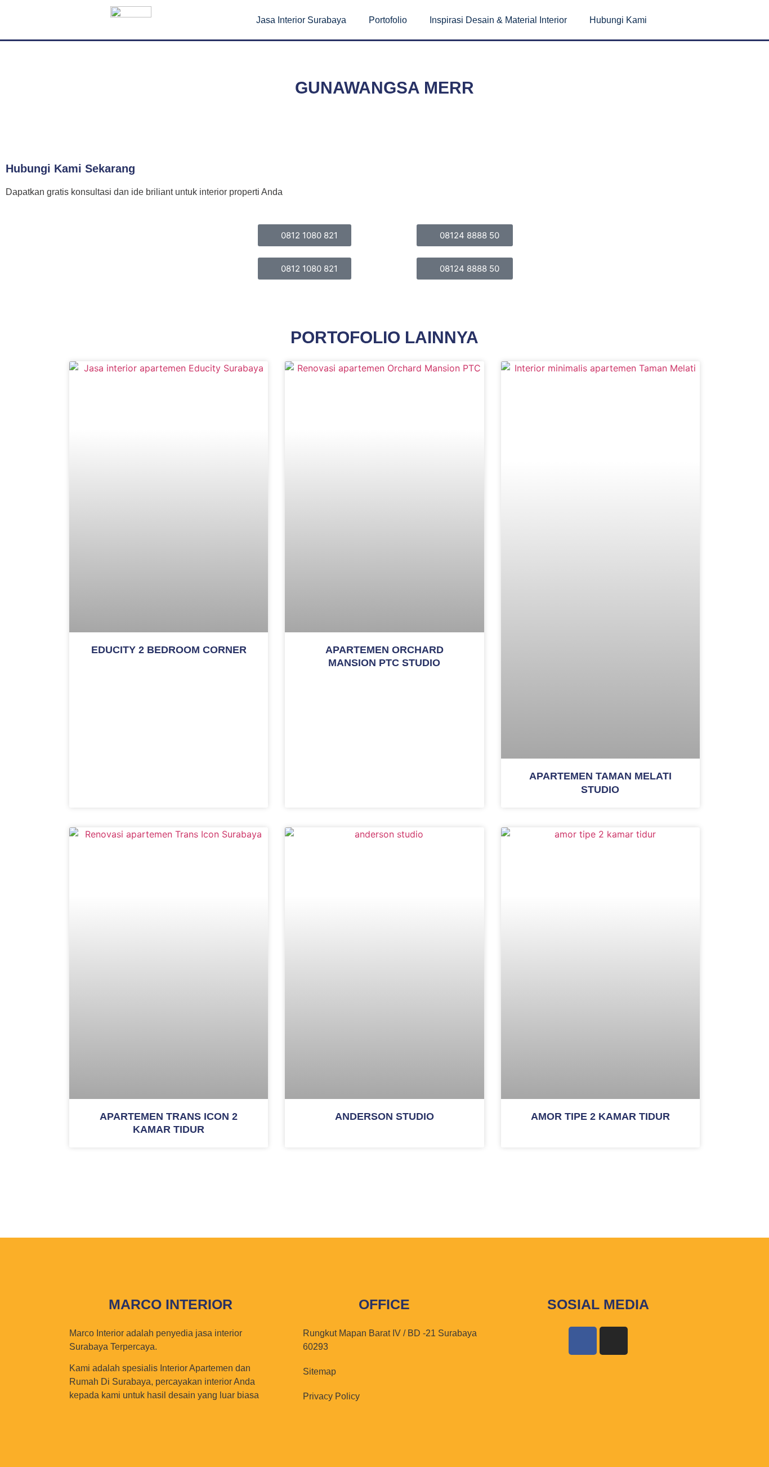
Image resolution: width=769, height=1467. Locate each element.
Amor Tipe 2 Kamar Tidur (600, 1116)
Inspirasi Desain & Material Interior (498, 20)
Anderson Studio (384, 1116)
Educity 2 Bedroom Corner (169, 649)
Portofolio (388, 20)
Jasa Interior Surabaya (301, 20)
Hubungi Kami (618, 20)
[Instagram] (614, 1341)
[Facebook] (583, 1341)
